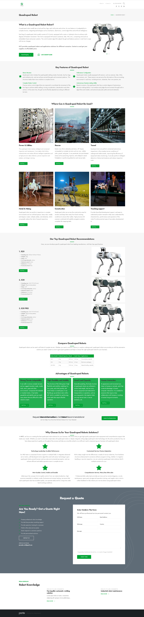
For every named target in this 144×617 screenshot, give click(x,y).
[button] (106, 54)
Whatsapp (79, 524)
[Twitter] (119, 6)
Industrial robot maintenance (111, 591)
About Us (102, 3)
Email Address (103, 517)
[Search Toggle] (124, 3)
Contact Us (108, 3)
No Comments (59, 589)
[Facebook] (116, 6)
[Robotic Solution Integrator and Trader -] (22, 4)
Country (102, 524)
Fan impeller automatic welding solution (58, 592)
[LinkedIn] (124, 6)
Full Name (79, 517)
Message (79, 531)
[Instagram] (121, 6)
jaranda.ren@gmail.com (25, 545)
